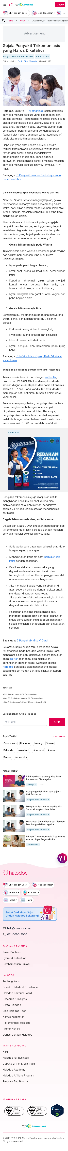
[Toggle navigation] (5, 4)
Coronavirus (10, 743)
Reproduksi (21, 757)
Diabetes (25, 743)
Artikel (22, 20)
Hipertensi (38, 750)
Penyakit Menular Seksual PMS (18, 56)
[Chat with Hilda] (62, 858)
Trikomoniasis (43, 56)
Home (10, 20)
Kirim (57, 721)
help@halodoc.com (17, 928)
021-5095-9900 (15, 934)
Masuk (60, 4)
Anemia (51, 750)
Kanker (7, 757)
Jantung (38, 743)
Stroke (50, 743)
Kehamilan (8, 750)
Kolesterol (23, 750)
